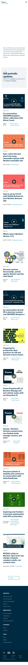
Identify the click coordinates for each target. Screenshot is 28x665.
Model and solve (7, 596)
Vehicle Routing (7, 613)
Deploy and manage (8, 601)
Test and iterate (7, 599)
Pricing (5, 604)
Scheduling (6, 616)
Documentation (7, 642)
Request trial (6, 606)
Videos (5, 640)
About (4, 628)
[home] (4, 2)
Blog (4, 637)
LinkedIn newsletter (10, 80)
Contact (5, 630)
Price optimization (8, 621)
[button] (26, 2)
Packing (5, 618)
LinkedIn (12, 79)
